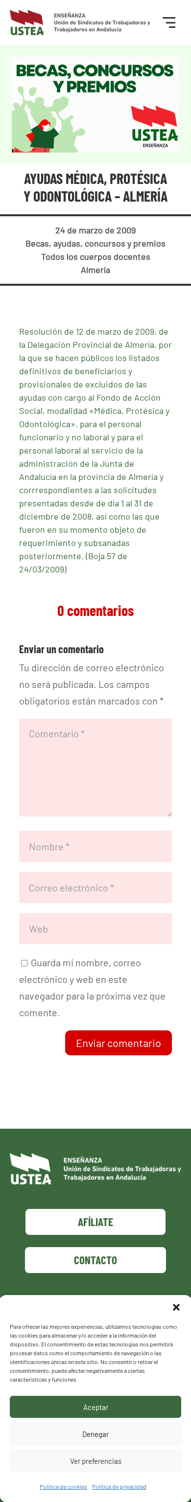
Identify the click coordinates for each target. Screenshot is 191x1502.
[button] (176, 1307)
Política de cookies (63, 1486)
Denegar (95, 1434)
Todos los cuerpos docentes (95, 256)
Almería (95, 269)
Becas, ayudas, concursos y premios (95, 243)
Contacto (95, 1260)
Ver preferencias (95, 1460)
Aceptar (95, 1407)
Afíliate (95, 1222)
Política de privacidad (119, 1486)
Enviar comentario (118, 1042)
